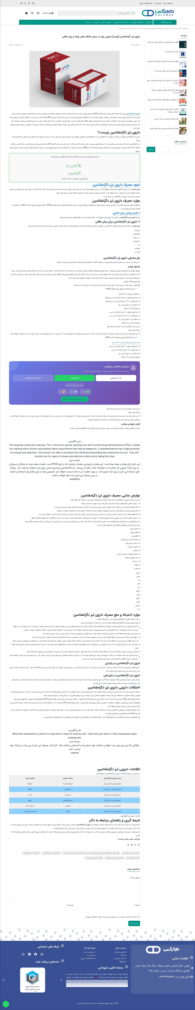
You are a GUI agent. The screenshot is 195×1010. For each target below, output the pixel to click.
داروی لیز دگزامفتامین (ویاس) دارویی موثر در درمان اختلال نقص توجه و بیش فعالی (89, 853)
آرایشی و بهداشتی (175, 28)
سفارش (96, 977)
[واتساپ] (135, 844)
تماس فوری (114, 378)
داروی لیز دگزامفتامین (129, 853)
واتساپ (73, 378)
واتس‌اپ (73, 173)
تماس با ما (158, 3)
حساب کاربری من (119, 958)
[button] (61, 980)
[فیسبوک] (128, 844)
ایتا (61, 392)
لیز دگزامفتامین (131, 858)
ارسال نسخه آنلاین (31, 378)
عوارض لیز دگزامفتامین (50, 853)
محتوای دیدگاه (135, 878)
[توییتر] (131, 844)
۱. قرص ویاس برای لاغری (126, 213)
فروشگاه (122, 961)
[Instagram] (42, 954)
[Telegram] (29, 954)
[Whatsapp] (23, 954)
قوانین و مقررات (120, 952)
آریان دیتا (80, 1003)
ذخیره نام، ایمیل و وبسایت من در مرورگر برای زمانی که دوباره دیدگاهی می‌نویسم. (111, 917)
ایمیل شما (69, 905)
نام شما (137, 905)
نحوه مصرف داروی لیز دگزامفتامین (116, 184)
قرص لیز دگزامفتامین (30, 853)
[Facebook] (35, 954)
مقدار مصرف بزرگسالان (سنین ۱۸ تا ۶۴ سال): (126, 342)
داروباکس (185, 28)
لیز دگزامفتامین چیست (92, 858)
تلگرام (71, 392)
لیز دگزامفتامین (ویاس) (113, 858)
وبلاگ (123, 955)
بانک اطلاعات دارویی (145, 3)
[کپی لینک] (139, 844)
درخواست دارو (168, 3)
